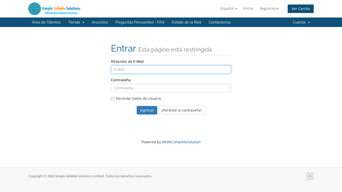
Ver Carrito (301, 8)
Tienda (75, 22)
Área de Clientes (46, 22)
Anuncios (100, 22)
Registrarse (269, 8)
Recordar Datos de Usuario (138, 98)
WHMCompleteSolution (181, 142)
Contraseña (121, 80)
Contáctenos (220, 22)
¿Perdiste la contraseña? (181, 110)
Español (228, 8)
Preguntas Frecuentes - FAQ (139, 22)
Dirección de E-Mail (127, 61)
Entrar (248, 8)
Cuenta (300, 22)
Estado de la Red (186, 22)
